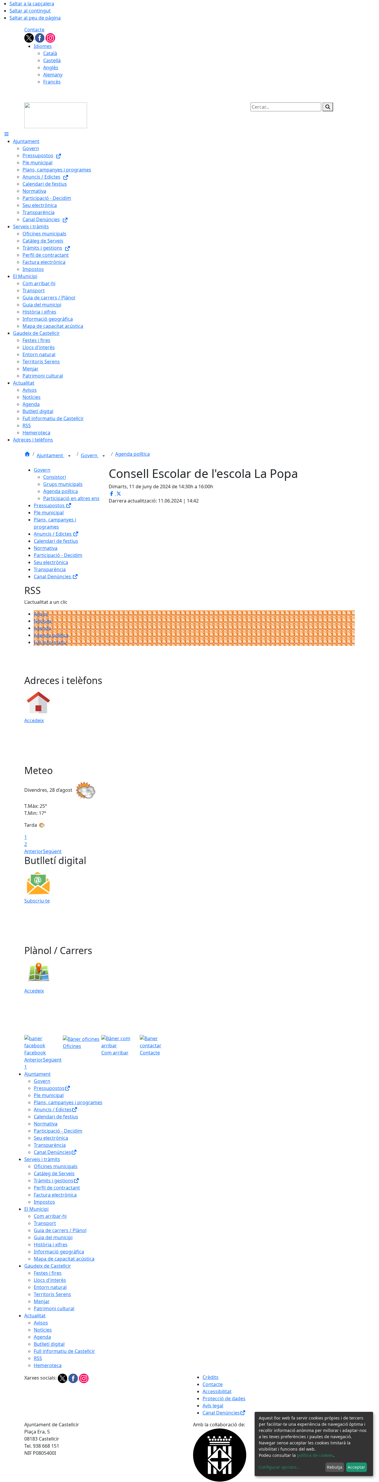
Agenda (42, 628)
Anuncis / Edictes (53, 534)
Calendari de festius (56, 541)
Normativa (45, 548)
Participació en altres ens (71, 498)
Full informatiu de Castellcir (64, 1351)
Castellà (52, 60)
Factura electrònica (55, 1195)
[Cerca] (327, 106)
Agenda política (132, 454)
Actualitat (35, 1315)
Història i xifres (51, 1244)
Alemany (52, 74)
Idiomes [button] (43, 46)
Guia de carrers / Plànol (60, 1230)
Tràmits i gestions (53, 1180)
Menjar (42, 1301)
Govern (90, 455)
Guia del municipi (53, 1237)
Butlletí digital (49, 1344)
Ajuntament (50, 455)
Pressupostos (50, 505)
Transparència (50, 569)
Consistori (54, 477)
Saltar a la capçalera (31, 3)
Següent (52, 851)
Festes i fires (48, 1273)
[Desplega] (69, 456)
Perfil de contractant (57, 1187)
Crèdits (211, 1377)
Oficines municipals (56, 1166)
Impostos (44, 1202)
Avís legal (213, 1405)
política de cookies (315, 1455)
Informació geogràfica (59, 1251)
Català (50, 53)
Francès (52, 81)
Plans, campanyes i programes (68, 1102)
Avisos (41, 614)
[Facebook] (40, 37)
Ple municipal (49, 512)
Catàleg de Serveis (54, 1173)
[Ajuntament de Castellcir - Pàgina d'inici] (55, 115)
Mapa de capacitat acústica (64, 1258)
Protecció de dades (224, 1398)
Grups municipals (63, 484)
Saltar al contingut (30, 10)
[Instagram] (50, 37)
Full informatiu (50, 642)
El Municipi (36, 1209)
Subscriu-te (37, 900)
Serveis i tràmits (42, 1159)
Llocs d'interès (50, 1280)
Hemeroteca (48, 1365)
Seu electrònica (51, 562)
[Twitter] (29, 37)
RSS (38, 1358)
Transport (45, 1223)
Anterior (33, 851)
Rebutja (334, 1467)
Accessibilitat (217, 1391)
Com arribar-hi (50, 1216)
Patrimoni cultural (54, 1308)
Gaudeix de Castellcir (47, 1266)
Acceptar (356, 1467)
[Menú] (6, 134)
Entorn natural (50, 1287)
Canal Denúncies (53, 576)
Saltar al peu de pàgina (35, 18)
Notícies (43, 621)
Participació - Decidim (58, 555)
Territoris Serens (52, 1294)
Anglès (50, 67)
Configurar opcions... (279, 1467)
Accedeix (34, 720)
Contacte (34, 29)
